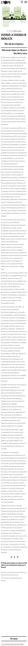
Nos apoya (14, 638)
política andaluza (17, 31)
